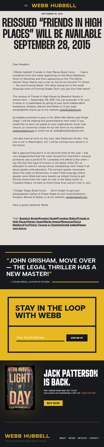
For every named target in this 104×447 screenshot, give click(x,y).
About (62, 438)
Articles (82, 438)
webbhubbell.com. (77, 197)
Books (72, 438)
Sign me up (77, 338)
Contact (94, 438)
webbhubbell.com (70, 109)
